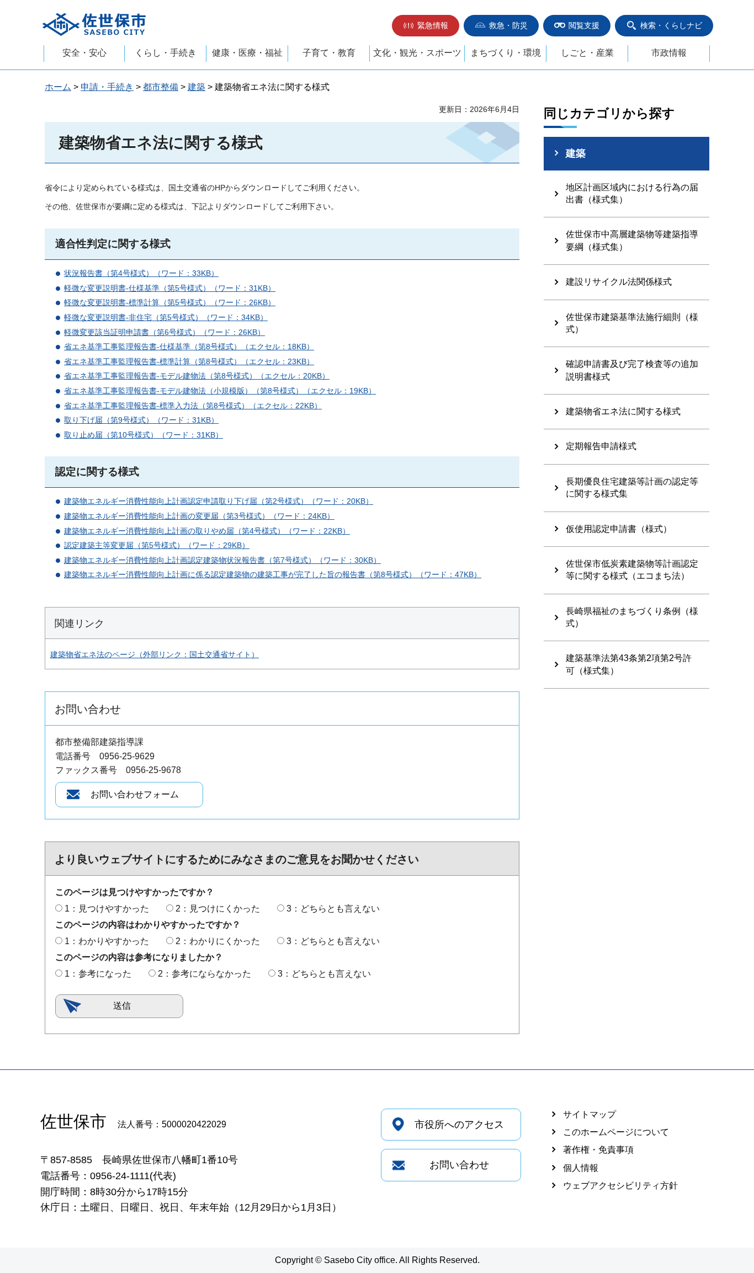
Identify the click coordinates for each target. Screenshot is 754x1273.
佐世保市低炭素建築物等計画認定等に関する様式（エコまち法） (632, 569)
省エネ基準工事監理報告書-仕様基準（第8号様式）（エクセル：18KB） (189, 346)
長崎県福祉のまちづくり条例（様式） (632, 617)
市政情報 (669, 52)
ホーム (58, 87)
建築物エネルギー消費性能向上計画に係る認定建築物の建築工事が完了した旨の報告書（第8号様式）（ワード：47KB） (272, 574)
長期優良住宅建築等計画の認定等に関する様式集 (632, 487)
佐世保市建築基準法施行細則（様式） (632, 323)
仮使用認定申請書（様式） (619, 529)
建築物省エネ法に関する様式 (623, 411)
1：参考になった (98, 973)
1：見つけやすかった (107, 908)
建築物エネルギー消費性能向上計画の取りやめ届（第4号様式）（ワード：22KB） (207, 530)
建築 (196, 87)
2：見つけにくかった (218, 908)
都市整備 (160, 87)
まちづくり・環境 (505, 52)
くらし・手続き (166, 52)
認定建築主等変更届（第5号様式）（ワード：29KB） (156, 545)
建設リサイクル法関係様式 (619, 281)
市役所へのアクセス (459, 1124)
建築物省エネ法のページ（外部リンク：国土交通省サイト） (154, 654)
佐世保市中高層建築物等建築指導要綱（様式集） (632, 240)
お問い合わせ (459, 1164)
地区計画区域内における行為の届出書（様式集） (632, 193)
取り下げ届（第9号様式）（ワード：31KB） (141, 420)
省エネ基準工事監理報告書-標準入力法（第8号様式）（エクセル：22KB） (193, 405)
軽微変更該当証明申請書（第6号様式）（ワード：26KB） (164, 332)
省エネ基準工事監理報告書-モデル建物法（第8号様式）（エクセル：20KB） (197, 375)
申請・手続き (107, 87)
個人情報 (580, 1168)
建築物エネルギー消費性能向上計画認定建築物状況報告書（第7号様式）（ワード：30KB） (222, 560)
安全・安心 (84, 52)
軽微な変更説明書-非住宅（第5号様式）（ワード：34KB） (166, 317)
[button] (425, 25)
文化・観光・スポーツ (417, 52)
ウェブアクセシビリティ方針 (620, 1185)
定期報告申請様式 (601, 446)
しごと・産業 (587, 52)
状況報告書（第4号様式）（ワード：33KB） (141, 273)
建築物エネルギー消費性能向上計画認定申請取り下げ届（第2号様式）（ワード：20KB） (218, 501)
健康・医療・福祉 (247, 52)
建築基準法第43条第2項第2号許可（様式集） (629, 664)
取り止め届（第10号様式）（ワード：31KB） (143, 434)
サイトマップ (589, 1114)
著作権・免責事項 (598, 1149)
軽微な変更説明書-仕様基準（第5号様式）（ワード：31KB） (169, 288)
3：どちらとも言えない (333, 908)
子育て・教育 (328, 52)
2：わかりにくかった (218, 941)
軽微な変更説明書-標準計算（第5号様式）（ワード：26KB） (169, 302)
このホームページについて (616, 1132)
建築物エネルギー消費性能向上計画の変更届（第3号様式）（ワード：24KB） (199, 516)
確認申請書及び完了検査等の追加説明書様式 (632, 370)
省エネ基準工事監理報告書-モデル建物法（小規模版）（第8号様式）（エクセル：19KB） (220, 390)
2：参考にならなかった (204, 973)
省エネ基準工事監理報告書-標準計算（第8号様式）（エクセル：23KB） (189, 361)
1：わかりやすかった (107, 941)
